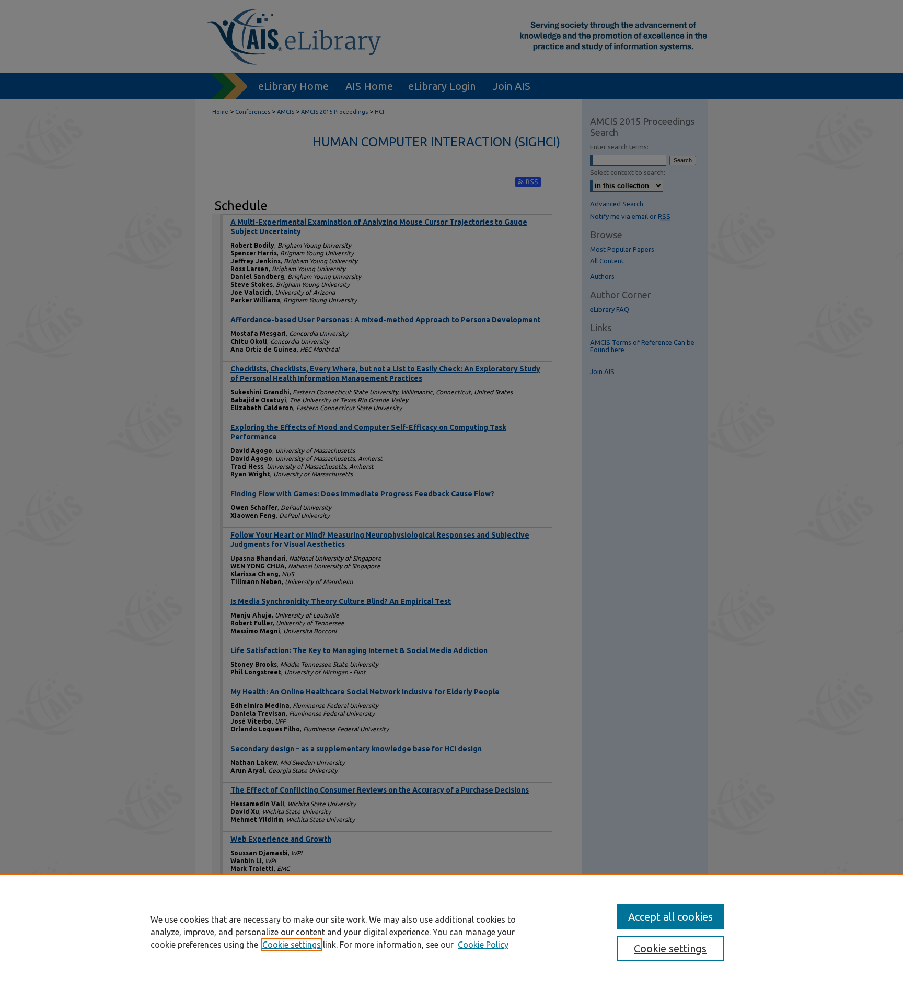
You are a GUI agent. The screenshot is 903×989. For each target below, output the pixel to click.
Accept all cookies (670, 917)
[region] (451, 931)
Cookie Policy (483, 944)
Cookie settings (291, 944)
